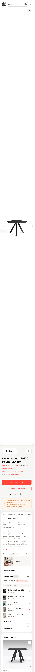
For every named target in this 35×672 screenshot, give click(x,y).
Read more (7, 550)
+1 (30, 666)
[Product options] (29, 642)
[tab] (5, 581)
